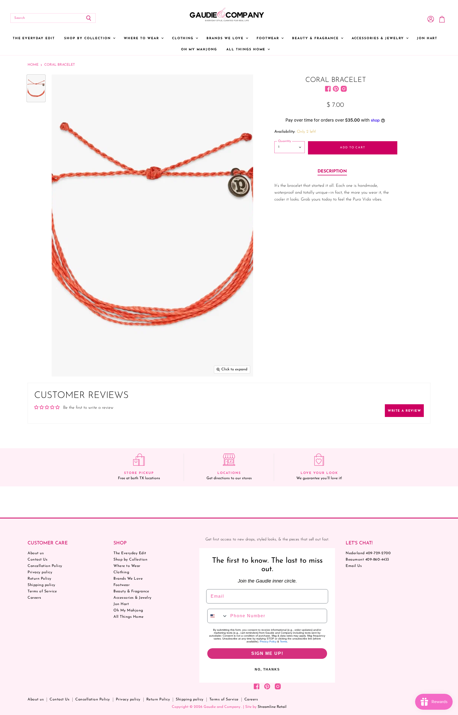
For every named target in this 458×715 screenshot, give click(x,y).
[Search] (89, 18)
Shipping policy (41, 585)
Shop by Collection (88, 38)
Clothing (183, 38)
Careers (34, 598)
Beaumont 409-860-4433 (367, 560)
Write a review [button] (404, 410)
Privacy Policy (268, 641)
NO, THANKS (267, 669)
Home (33, 64)
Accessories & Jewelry (379, 38)
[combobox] (218, 616)
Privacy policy (40, 572)
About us (36, 553)
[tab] (332, 171)
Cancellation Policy (45, 566)
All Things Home (246, 49)
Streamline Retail (272, 707)
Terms (283, 641)
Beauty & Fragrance (316, 38)
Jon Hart (427, 38)
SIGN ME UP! (267, 653)
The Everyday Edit (34, 38)
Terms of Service (42, 591)
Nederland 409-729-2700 (368, 553)
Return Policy (39, 579)
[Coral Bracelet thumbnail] (36, 88)
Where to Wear (142, 38)
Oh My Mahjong (199, 49)
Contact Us (37, 560)
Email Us (354, 566)
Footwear (269, 38)
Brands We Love (225, 38)
